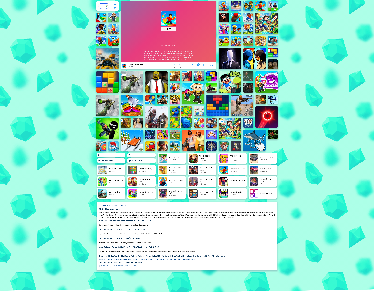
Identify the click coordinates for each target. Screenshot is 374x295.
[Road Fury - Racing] (273, 41)
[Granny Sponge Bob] (156, 82)
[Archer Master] (101, 146)
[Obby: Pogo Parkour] (101, 17)
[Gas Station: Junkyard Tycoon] (187, 76)
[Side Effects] (248, 76)
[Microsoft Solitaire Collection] (248, 123)
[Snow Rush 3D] (132, 140)
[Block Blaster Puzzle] (211, 76)
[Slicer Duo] (132, 105)
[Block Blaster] (273, 52)
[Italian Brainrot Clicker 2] (254, 140)
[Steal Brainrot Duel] (193, 93)
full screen (211, 67)
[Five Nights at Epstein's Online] (248, 88)
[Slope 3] (150, 134)
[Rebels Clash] (193, 140)
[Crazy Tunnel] (273, 134)
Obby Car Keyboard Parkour (187, 259)
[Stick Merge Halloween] (107, 128)
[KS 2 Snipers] (132, 82)
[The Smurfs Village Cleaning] (113, 146)
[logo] (104, 6)
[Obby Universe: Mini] (260, 6)
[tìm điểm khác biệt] (199, 111)
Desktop (186, 65)
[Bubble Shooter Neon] (266, 117)
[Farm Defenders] (126, 123)
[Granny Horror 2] (138, 123)
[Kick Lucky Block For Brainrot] (113, 41)
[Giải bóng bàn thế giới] (150, 99)
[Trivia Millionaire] (211, 146)
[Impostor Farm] (150, 146)
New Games (104, 155)
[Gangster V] (175, 76)
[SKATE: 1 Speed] (236, 41)
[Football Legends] (248, 41)
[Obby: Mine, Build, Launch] (113, 17)
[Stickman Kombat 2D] (254, 58)
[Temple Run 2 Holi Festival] (175, 99)
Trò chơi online (105, 206)
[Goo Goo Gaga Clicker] (211, 134)
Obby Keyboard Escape (146, 259)
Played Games (135, 160)
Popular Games (135, 155)
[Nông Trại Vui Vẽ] (224, 146)
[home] (115, 3)
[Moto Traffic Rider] (107, 58)
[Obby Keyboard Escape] (101, 29)
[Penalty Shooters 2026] (175, 134)
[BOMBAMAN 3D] (175, 146)
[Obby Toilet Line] (175, 88)
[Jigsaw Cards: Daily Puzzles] (181, 117)
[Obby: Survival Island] (236, 6)
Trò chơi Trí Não (117, 266)
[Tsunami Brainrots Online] (266, 82)
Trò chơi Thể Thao (130, 266)
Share (193, 67)
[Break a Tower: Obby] (248, 17)
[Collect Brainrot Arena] (236, 29)
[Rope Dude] (236, 146)
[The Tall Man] (230, 58)
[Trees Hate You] (230, 82)
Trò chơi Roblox (132, 67)
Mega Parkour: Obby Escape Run (166, 259)
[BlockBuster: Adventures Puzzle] (217, 105)
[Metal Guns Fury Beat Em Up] (211, 88)
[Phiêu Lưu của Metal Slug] (260, 41)
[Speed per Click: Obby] (236, 17)
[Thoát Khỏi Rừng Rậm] (260, 99)
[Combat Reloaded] (162, 146)
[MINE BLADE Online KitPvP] (266, 23)
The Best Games (105, 160)
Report (204, 67)
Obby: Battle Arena (105, 259)
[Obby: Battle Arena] (224, 6)
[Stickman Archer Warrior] (273, 99)
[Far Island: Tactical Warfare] (162, 99)
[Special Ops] (242, 105)
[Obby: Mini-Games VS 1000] (248, 6)
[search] (115, 8)
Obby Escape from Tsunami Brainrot (125, 259)
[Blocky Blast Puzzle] (107, 82)
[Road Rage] (156, 117)
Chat (198, 67)
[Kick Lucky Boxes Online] (224, 41)
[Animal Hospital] (199, 76)
